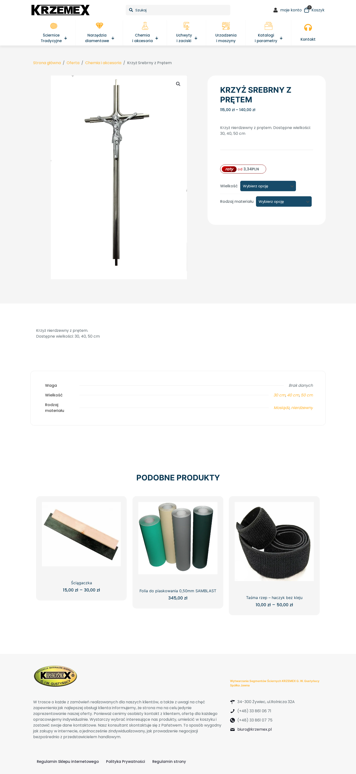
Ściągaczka (81, 582)
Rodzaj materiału (237, 201)
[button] (178, 84)
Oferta (73, 63)
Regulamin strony (169, 761)
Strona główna (47, 63)
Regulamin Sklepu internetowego (68, 761)
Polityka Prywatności (125, 761)
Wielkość (229, 186)
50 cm (307, 395)
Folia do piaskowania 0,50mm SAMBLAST (177, 590)
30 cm (279, 395)
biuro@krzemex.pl (254, 729)
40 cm (293, 395)
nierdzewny (302, 407)
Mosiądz (281, 407)
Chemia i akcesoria (103, 63)
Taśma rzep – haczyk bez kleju (274, 597)
